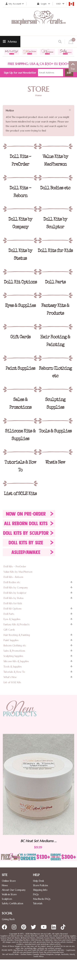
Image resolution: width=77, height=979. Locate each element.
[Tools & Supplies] (55, 420)
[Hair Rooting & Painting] (55, 326)
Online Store (9, 880)
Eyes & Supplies (12, 619)
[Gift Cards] (20, 326)
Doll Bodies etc (12, 582)
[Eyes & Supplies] (20, 295)
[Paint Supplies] (20, 358)
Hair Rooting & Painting (17, 635)
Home (38, 95)
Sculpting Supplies (13, 656)
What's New (10, 677)
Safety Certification (12, 903)
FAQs (36, 894)
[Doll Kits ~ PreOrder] (20, 146)
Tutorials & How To (14, 671)
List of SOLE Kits (12, 682)
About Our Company (14, 890)
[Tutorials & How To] (20, 452)
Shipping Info (40, 890)
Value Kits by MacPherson (18, 571)
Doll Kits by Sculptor (15, 592)
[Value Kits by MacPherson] (55, 146)
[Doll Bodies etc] (55, 177)
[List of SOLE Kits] (20, 483)
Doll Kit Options (12, 608)
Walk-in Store (9, 894)
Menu (12, 41)
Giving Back (8, 919)
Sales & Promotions (14, 650)
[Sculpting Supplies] (55, 389)
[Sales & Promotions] (20, 389)
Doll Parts (9, 614)
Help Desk (38, 880)
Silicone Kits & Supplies (16, 661)
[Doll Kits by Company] (20, 209)
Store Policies (40, 885)
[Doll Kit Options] (20, 271)
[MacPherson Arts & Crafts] (38, 22)
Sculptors (7, 899)
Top (73, 68)
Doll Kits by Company (16, 587)
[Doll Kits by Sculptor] (55, 209)
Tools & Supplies (13, 666)
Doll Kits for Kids (13, 603)
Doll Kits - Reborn (13, 577)
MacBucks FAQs (41, 899)
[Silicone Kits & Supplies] (20, 420)
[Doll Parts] (55, 271)
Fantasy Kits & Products (17, 624)
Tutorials (37, 903)
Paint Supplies (11, 640)
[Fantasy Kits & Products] (55, 295)
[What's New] (55, 452)
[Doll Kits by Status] (20, 240)
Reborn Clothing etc (15, 645)
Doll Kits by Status (14, 598)
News (5, 885)
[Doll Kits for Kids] (55, 240)
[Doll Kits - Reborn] (20, 177)
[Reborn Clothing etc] (55, 358)
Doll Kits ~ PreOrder (15, 566)
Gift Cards (9, 629)
